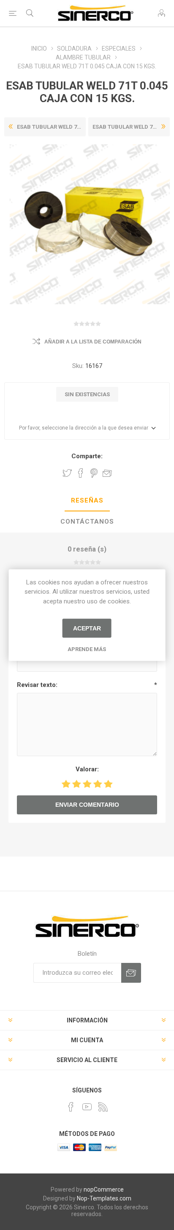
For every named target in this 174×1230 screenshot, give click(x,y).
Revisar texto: (37, 685)
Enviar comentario (87, 804)
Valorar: (87, 769)
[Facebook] (71, 1107)
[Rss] (103, 1107)
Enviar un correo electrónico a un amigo (107, 473)
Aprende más (87, 649)
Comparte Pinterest (94, 473)
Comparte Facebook (80, 473)
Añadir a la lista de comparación (92, 342)
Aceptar (87, 628)
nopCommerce (104, 1189)
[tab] (87, 500)
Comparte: (87, 456)
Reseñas (87, 500)
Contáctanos (87, 521)
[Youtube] (87, 1107)
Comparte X (67, 473)
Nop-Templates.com (104, 1198)
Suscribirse (131, 973)
